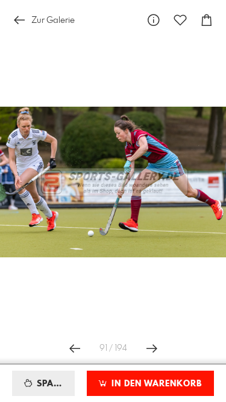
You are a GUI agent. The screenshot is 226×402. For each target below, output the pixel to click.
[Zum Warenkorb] (206, 20)
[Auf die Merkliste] (180, 20)
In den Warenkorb (155, 384)
